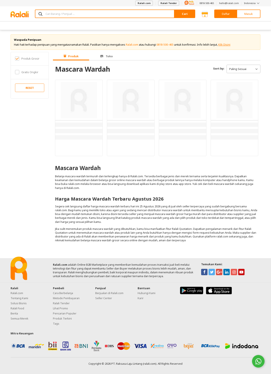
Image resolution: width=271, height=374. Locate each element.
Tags (56, 323)
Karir (141, 298)
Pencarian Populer (64, 313)
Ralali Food (17, 308)
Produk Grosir (30, 58)
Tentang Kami (19, 298)
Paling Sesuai (237, 69)
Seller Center (103, 298)
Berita (14, 313)
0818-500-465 (206, 3)
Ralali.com (144, 3)
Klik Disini (224, 44)
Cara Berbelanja (63, 293)
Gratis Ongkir (29, 72)
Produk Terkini (62, 318)
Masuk (248, 14)
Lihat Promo (60, 308)
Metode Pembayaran (66, 298)
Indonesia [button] (250, 3)
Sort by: (218, 68)
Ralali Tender (168, 3)
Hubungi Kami (146, 293)
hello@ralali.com (229, 3)
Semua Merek (19, 318)
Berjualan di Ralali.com (109, 293)
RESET (30, 88)
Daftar (226, 14)
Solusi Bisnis (19, 303)
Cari (185, 14)
